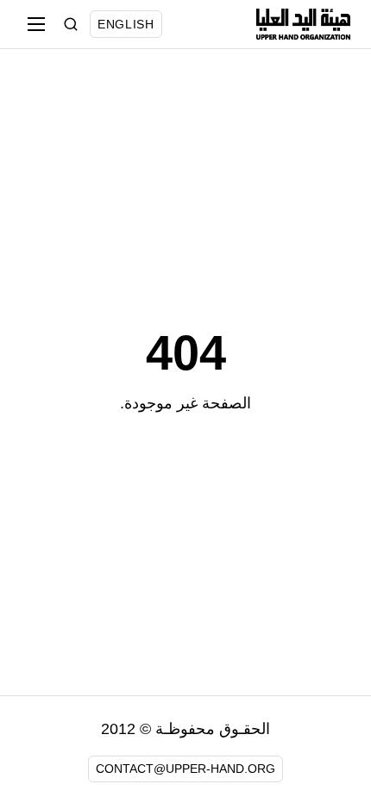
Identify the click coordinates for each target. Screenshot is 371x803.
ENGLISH (125, 24)
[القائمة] (36, 24)
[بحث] (70, 24)
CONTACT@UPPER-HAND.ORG (185, 768)
